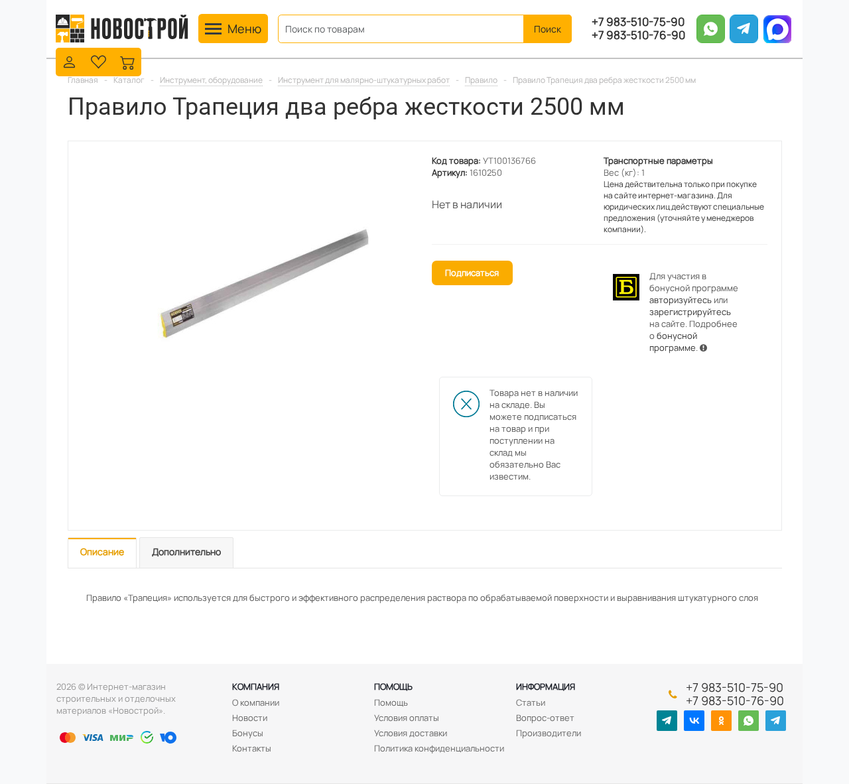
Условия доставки (410, 733)
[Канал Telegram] (667, 720)
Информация (545, 686)
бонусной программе (673, 342)
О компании (255, 702)
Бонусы (247, 733)
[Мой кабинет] (69, 60)
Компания (255, 686)
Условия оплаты (406, 718)
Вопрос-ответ (545, 718)
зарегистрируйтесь (690, 312)
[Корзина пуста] (127, 60)
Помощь (393, 686)
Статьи (530, 702)
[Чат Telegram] (775, 720)
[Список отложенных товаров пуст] (98, 60)
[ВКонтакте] (694, 720)
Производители (548, 733)
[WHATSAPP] (748, 720)
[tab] (102, 552)
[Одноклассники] (721, 720)
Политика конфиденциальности (439, 748)
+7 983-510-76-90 (638, 35)
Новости (249, 718)
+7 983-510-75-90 (638, 22)
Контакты (251, 748)
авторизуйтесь (680, 300)
